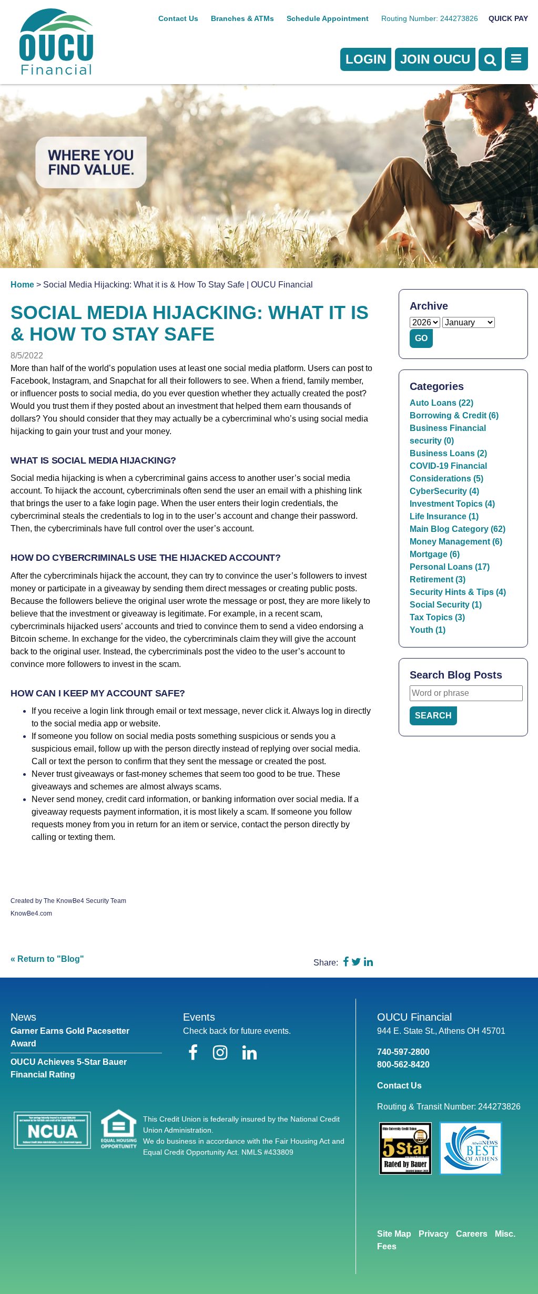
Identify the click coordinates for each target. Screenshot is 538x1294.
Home (22, 284)
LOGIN (366, 59)
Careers (472, 1233)
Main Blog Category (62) (457, 529)
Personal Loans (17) (450, 566)
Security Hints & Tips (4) (458, 592)
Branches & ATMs (242, 18)
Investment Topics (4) (452, 503)
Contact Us (178, 18)
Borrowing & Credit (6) (454, 415)
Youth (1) (427, 629)
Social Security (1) (446, 604)
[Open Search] (490, 59)
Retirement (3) (437, 579)
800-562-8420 (403, 1064)
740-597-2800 (403, 1051)
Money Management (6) (456, 541)
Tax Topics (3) (437, 617)
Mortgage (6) (435, 554)
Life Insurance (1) (444, 516)
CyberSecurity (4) (444, 491)
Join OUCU (435, 59)
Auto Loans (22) (441, 402)
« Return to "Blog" (47, 958)
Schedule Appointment (328, 18)
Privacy (434, 1233)
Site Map (394, 1233)
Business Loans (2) (448, 453)
